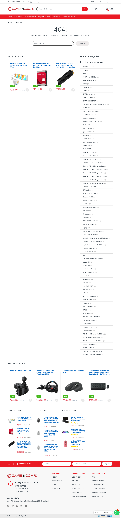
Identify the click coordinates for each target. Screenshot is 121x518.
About (54, 477)
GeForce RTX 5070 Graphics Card (93, 173)
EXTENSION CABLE (89, 114)
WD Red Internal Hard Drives (91, 337)
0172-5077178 (20, 486)
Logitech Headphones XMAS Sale (93, 245)
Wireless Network (88, 347)
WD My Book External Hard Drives (93, 334)
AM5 (84, 73)
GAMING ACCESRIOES (89, 142)
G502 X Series (87, 128)
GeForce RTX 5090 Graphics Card (93, 183)
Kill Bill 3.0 (86, 217)
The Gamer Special (89, 320)
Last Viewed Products (80, 496)
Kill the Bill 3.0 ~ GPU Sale (90, 221)
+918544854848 (21, 489)
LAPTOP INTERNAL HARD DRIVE (92, 231)
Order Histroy (77, 492)
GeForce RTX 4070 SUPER (91, 159)
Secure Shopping (98, 485)
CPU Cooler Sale (88, 94)
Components (18, 17)
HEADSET (86, 204)
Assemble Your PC (30, 17)
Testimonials (57, 481)
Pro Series (86, 303)
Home (10, 17)
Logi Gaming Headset (89, 234)
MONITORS (86, 265)
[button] (117, 512)
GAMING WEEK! (87, 149)
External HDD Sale (88, 118)
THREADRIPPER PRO (89, 327)
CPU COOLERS (87, 97)
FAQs (93, 477)
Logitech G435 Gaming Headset (92, 241)
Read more (73, 90)
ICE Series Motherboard (90, 207)
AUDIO (85, 84)
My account (109, 2)
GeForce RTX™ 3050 (89, 186)
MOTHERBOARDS (88, 272)
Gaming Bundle (87, 145)
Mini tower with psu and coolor (92, 258)
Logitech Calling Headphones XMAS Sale (95, 238)
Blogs (54, 485)
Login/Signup (76, 477)
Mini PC (85, 255)
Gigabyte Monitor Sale (90, 193)
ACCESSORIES (87, 66)
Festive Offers (87, 125)
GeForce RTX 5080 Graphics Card (93, 180)
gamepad (86, 135)
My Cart (75, 481)
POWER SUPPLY (88, 300)
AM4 (84, 70)
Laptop (85, 228)
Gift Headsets (87, 190)
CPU (84, 90)
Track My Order (77, 489)
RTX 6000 (86, 310)
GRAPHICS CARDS (88, 200)
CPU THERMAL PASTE (90, 101)
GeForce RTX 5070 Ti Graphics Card (94, 176)
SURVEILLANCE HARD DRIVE (91, 317)
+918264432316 (21, 492)
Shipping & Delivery (99, 492)
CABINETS (86, 87)
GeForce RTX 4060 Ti (90, 156)
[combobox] (59, 9)
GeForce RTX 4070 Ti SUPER (92, 162)
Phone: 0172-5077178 (14, 2)
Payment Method (98, 481)
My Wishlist (76, 485)
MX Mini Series (87, 279)
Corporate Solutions (44, 17)
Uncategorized (87, 330)
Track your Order (98, 2)
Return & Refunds (98, 489)
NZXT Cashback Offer (89, 296)
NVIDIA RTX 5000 (88, 289)
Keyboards (86, 214)
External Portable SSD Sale (91, 121)
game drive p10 (87, 132)
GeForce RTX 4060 (89, 152)
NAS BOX (86, 282)
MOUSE (85, 276)
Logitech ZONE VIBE (89, 248)
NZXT (84, 293)
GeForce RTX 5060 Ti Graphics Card (94, 169)
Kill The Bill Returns (88, 224)
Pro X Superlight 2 (88, 306)
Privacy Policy (97, 496)
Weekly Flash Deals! (89, 344)
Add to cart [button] (27, 90)
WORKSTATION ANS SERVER (92, 354)
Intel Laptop (86, 210)
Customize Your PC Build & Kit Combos (94, 104)
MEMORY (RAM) (88, 252)
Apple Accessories (69, 17)
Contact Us (56, 489)
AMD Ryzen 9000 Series (90, 77)
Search (82, 43)
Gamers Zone (87, 138)
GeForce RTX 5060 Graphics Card (93, 166)
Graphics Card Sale (89, 197)
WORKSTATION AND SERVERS (92, 351)
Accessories (56, 17)
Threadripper (87, 324)
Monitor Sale (87, 262)
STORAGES (86, 313)
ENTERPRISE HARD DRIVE (91, 111)
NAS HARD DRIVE (88, 286)
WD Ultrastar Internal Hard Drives (93, 341)
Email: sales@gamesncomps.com (33, 2)
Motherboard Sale (88, 269)
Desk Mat (86, 108)
